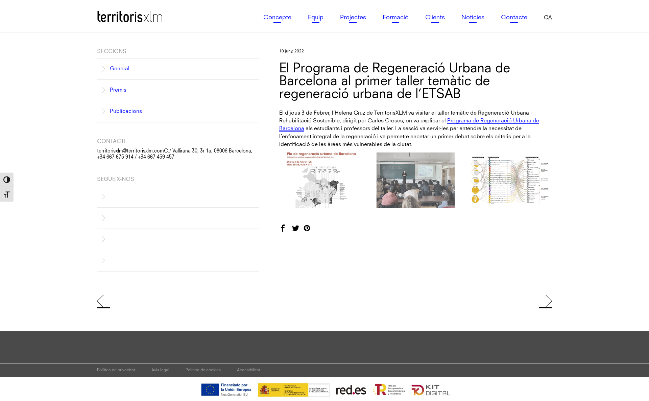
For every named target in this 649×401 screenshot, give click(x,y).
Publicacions (126, 111)
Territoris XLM (114, 10)
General (119, 68)
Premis (118, 90)
